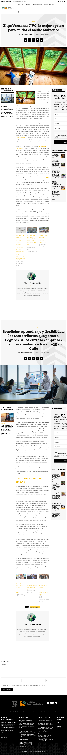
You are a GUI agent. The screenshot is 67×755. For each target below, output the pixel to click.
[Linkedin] (41, 40)
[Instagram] (60, 1)
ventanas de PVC (21, 137)
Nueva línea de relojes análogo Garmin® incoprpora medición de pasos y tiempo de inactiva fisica (50, 308)
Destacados (4, 104)
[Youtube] (65, 1)
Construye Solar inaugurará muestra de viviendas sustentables (43, 239)
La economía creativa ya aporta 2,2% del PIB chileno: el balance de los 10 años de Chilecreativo (56, 158)
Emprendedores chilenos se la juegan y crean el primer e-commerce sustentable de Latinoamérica (17, 308)
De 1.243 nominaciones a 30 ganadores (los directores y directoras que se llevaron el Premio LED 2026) (45, 729)
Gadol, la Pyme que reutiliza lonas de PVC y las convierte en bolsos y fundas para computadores (31, 241)
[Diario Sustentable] (32, 276)
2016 (33, 21)
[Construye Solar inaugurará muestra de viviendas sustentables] (44, 230)
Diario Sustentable (26, 34)
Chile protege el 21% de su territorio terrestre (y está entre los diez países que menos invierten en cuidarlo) (45, 722)
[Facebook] (58, 1)
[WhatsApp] (37, 40)
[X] (63, 1)
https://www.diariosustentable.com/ (32, 286)
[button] (18, 12)
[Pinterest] (33, 40)
